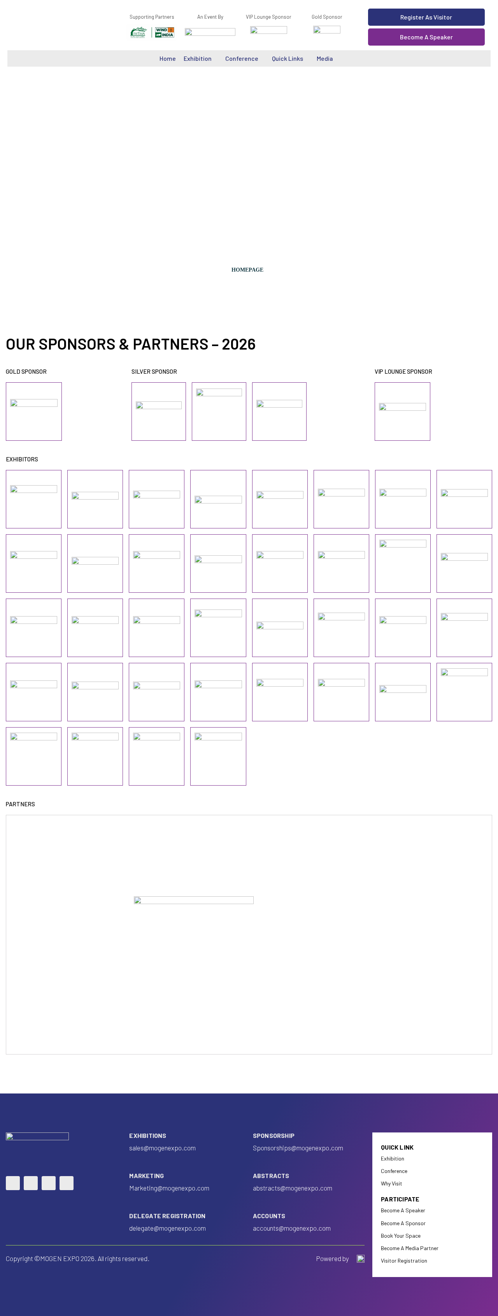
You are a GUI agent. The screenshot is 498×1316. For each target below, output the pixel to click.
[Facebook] (31, 1183)
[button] (426, 17)
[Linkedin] (13, 1183)
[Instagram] (49, 1183)
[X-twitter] (67, 1183)
